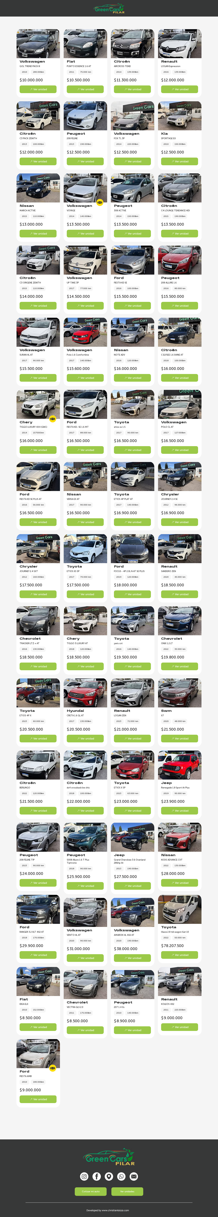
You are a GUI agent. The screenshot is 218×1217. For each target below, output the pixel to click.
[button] (127, 1191)
